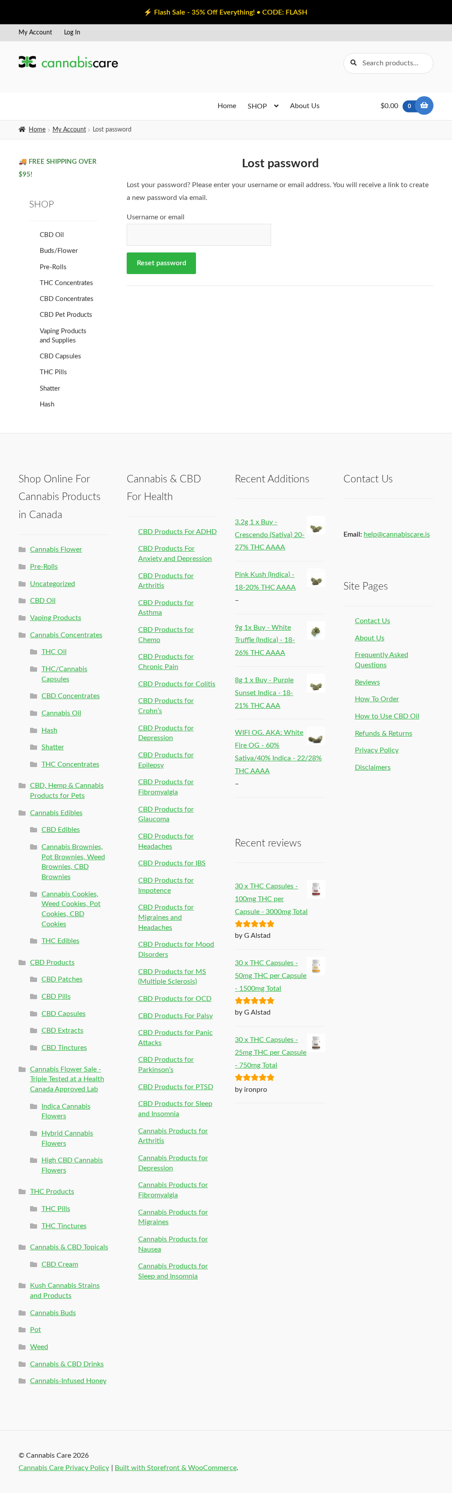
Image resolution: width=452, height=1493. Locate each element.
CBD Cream (59, 1264)
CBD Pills (56, 996)
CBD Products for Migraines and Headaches (166, 917)
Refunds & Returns (383, 733)
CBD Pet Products (66, 315)
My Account (35, 33)
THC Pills (53, 372)
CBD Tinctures (64, 1047)
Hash (47, 404)
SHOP (257, 106)
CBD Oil (52, 235)
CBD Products (52, 962)
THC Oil (54, 651)
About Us (305, 105)
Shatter (50, 388)
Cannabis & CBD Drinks (67, 1364)
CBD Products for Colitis (176, 684)
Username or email (156, 217)
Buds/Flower (59, 251)
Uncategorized (52, 583)
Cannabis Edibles (56, 812)
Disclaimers (373, 767)
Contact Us (372, 620)
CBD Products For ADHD (177, 531)
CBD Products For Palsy (175, 1015)
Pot (35, 1329)
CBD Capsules (60, 356)
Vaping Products (55, 617)
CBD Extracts (62, 1030)
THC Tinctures (64, 1226)
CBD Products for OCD (174, 998)
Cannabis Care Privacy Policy (64, 1467)
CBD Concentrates (67, 299)
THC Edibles (60, 940)
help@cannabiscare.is (397, 534)
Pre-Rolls (53, 267)
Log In (72, 33)
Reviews (367, 682)
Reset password (161, 263)
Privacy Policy (377, 750)
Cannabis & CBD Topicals (69, 1247)
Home (227, 105)
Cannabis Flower (56, 549)
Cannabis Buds (53, 1312)
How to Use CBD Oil (387, 716)
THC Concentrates (66, 283)
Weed (39, 1346)
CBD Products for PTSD (175, 1087)
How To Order (377, 699)
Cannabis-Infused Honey (68, 1380)
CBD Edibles (60, 829)
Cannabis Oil (61, 713)
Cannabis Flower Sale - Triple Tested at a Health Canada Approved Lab (67, 1079)
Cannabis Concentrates (66, 635)
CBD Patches (62, 979)
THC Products (52, 1191)
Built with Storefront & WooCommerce (176, 1467)
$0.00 (395, 105)
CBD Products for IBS (172, 863)
